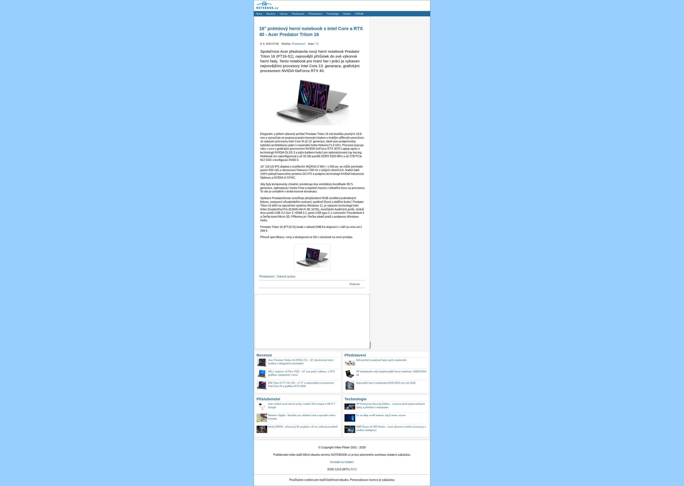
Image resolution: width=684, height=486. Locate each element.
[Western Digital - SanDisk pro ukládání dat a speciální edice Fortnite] (261, 418)
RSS (354, 469)
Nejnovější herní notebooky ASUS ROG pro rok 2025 (386, 382)
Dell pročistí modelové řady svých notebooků (381, 360)
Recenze (270, 13)
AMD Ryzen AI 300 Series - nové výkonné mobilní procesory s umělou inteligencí (391, 428)
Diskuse (354, 284)
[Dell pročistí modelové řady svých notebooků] (349, 363)
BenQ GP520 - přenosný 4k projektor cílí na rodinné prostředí (303, 426)
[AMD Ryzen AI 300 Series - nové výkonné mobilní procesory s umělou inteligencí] (349, 429)
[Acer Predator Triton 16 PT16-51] (312, 272)
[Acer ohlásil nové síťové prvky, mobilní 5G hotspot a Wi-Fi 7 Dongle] (261, 407)
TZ (317, 43)
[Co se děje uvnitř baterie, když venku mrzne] (349, 418)
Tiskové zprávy (285, 276)
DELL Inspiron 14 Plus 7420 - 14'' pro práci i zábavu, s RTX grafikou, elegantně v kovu (301, 373)
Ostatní (347, 13)
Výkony (283, 13)
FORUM (359, 13)
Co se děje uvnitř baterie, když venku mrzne (381, 415)
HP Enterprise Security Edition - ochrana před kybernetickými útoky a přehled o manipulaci (390, 405)
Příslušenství (315, 13)
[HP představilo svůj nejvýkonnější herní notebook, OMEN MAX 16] (349, 374)
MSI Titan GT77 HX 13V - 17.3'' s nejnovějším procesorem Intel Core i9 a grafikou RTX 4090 (301, 384)
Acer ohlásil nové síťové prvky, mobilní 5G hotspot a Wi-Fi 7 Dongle (301, 405)
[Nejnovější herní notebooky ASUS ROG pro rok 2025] (349, 386)
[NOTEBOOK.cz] (266, 9)
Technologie (333, 13)
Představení (298, 13)
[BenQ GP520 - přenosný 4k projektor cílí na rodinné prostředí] (261, 429)
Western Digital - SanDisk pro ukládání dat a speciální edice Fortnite (301, 417)
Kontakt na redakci (342, 462)
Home (259, 13)
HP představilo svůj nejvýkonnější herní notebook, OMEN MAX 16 (391, 373)
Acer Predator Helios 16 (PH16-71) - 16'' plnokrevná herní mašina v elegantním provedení (300, 362)
